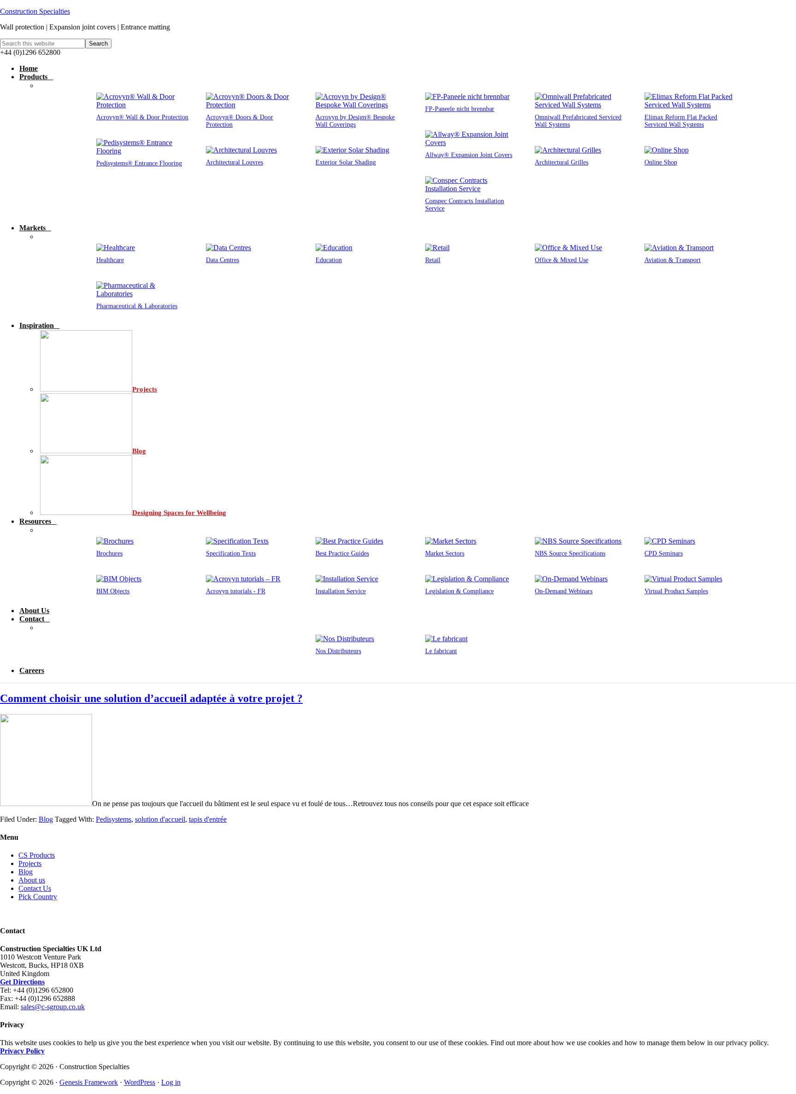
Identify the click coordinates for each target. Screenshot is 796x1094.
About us (31, 880)
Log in (171, 1082)
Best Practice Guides (342, 553)
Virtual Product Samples (676, 591)
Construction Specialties (35, 11)
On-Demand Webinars (563, 591)
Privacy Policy (22, 1051)
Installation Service (341, 591)
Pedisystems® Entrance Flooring (139, 163)
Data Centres (222, 260)
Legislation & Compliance (459, 591)
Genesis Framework (88, 1082)
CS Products (36, 855)
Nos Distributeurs (338, 651)
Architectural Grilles (561, 162)
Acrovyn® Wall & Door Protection (142, 117)
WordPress (139, 1082)
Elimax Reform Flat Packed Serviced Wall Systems (680, 121)
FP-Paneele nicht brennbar (459, 108)
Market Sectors (444, 553)
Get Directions (22, 982)
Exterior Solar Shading (346, 162)
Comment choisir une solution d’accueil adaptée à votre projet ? (151, 698)
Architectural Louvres (234, 162)
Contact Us (34, 888)
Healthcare (110, 260)
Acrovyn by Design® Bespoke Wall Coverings (355, 121)
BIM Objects (112, 591)
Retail (432, 260)
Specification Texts (231, 553)
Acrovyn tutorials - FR (235, 591)
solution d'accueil (160, 819)
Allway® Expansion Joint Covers (468, 155)
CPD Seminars (663, 553)
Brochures (109, 553)
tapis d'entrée (208, 819)
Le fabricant (441, 651)
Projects (29, 863)
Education (329, 260)
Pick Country (37, 897)
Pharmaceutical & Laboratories (136, 306)
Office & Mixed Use (561, 260)
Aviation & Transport (672, 260)
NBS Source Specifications (570, 553)
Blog (46, 819)
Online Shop (660, 162)
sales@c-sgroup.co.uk (53, 1007)
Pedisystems (113, 819)
